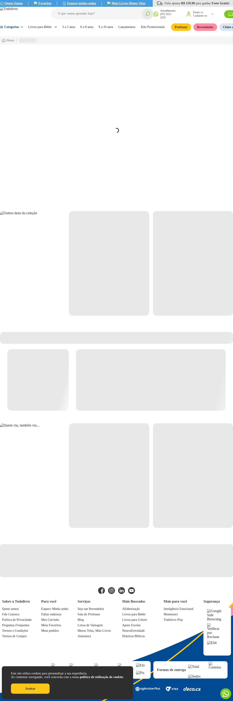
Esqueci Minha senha (54, 609)
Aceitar (30, 688)
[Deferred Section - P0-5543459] (151, 475)
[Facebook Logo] (101, 590)
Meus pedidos (50, 630)
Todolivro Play (173, 619)
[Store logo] (20, 14)
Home (10, 40)
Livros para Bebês (133, 614)
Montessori (171, 614)
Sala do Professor (89, 614)
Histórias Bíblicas (133, 636)
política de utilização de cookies (101, 677)
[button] (102, 14)
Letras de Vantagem (90, 625)
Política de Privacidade (17, 619)
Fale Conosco (10, 614)
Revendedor (205, 27)
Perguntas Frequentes (15, 625)
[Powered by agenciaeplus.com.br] (147, 689)
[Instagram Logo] (111, 590)
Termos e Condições (15, 630)
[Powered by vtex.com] (171, 689)
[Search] (147, 13)
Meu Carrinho (50, 619)
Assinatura (84, 636)
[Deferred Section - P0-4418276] (151, 263)
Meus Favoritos (51, 625)
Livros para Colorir (134, 619)
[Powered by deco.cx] (192, 689)
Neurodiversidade (133, 630)
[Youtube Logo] (131, 590)
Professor (181, 27)
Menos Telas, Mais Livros (94, 630)
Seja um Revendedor (91, 609)
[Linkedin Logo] (121, 590)
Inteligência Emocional (178, 609)
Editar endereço (51, 614)
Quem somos (10, 609)
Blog (81, 619)
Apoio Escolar (131, 625)
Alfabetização (131, 609)
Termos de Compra (14, 636)
